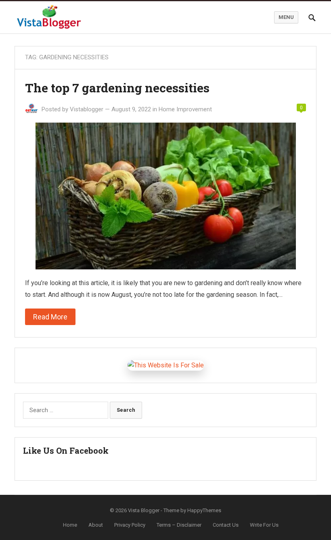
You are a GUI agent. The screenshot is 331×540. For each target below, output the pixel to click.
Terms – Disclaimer (179, 525)
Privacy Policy (129, 525)
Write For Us (264, 525)
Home (70, 525)
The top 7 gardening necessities (117, 88)
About (95, 525)
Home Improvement (185, 109)
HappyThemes (204, 510)
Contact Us (226, 525)
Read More (50, 317)
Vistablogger (86, 109)
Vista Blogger (143, 510)
